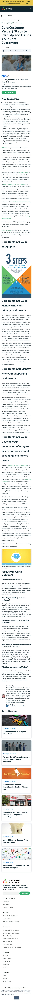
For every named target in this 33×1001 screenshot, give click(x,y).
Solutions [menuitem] (6, 927)
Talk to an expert (9, 92)
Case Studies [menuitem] (7, 961)
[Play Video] (3, 564)
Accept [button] (16, 998)
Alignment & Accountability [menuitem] (11, 930)
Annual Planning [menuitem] (7, 936)
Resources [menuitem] (6, 972)
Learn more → (28, 3)
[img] (26, 51)
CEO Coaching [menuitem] (7, 919)
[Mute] (24, 564)
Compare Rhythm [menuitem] (8, 907)
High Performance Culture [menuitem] (10, 939)
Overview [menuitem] (6, 902)
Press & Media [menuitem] (7, 959)
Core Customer (17, 23)
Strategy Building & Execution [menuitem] (11, 933)
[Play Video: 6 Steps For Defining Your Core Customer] (16, 556)
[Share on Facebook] (5, 76)
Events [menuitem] (5, 979)
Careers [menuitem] (5, 967)
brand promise (23, 172)
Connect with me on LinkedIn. (16, 706)
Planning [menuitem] (6, 913)
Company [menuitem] (6, 952)
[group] (16, 50)
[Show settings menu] (27, 564)
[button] (3, 50)
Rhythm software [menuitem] (9, 898)
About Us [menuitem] (5, 956)
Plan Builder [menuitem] (6, 905)
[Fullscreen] (30, 564)
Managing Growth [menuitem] (8, 944)
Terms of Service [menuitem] (23, 988)
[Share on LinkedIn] (3, 76)
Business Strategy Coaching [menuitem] (11, 922)
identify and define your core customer (14, 184)
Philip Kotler (5, 148)
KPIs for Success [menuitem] (8, 942)
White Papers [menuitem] (7, 981)
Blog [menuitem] (4, 976)
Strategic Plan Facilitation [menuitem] (10, 916)
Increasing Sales (6, 23)
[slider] (15, 564)
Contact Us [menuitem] (6, 964)
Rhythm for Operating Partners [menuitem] (12, 947)
